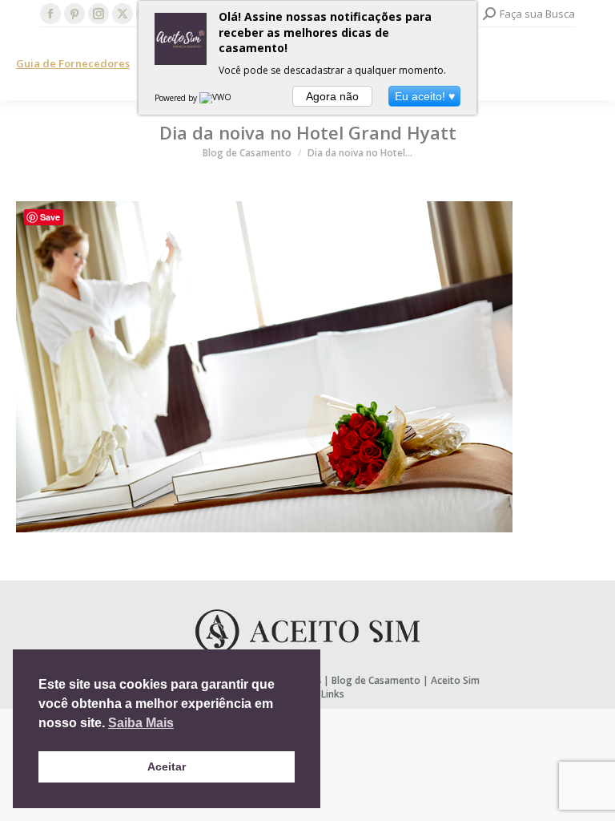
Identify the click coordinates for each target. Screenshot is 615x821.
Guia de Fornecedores (73, 63)
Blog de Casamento (376, 680)
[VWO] (216, 97)
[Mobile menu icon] (589, 64)
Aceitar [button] (166, 766)
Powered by (177, 97)
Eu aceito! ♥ (425, 96)
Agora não (332, 96)
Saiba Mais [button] (141, 723)
